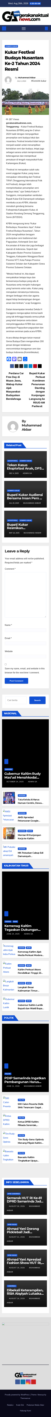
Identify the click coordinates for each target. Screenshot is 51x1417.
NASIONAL (8, 769)
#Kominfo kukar (38, 81)
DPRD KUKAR (12, 1224)
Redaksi (10, 1405)
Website (9, 651)
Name (8, 625)
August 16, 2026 (17, 1298)
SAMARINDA (12, 1286)
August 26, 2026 (17, 1206)
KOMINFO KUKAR (11, 46)
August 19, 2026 (17, 1268)
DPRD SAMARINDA (14, 1193)
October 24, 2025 (15, 782)
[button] (42, 28)
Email (8, 638)
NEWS (30, 831)
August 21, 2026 (17, 1237)
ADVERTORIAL (13, 461)
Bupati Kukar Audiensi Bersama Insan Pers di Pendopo (25, 498)
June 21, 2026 (13, 1086)
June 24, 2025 (13, 934)
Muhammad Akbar (26, 77)
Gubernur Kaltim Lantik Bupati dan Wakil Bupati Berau (31, 1008)
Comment (10, 569)
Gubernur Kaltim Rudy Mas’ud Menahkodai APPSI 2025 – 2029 (22, 777)
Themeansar (25, 1398)
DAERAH (8, 921)
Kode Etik (20, 1405)
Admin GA (27, 473)
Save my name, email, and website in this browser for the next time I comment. (25, 670)
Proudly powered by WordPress (17, 1395)
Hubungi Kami (25, 1411)
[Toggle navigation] (23, 28)
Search (37, 700)
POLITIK (8, 1073)
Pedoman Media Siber (35, 1405)
